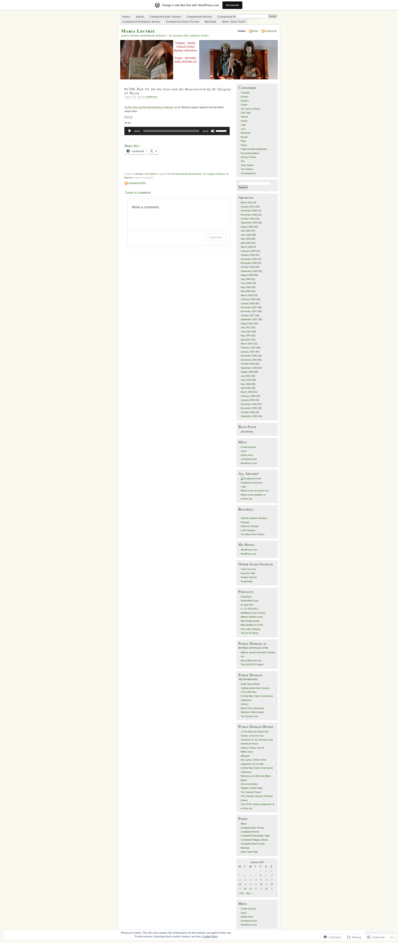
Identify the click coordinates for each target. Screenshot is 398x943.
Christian (138, 174)
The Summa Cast (249, 716)
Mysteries (246, 133)
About (140, 16)
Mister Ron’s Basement (252, 708)
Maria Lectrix (138, 31)
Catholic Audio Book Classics (255, 688)
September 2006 (249, 368)
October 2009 (248, 218)
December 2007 (249, 307)
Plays (243, 141)
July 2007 (245, 327)
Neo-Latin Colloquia (250, 629)
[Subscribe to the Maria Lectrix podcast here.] (251, 478)
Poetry (244, 145)
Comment (215, 237)
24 (272, 884)
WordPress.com (249, 463)
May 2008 (246, 287)
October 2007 (248, 315)
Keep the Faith (248, 573)
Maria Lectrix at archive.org (254, 490)
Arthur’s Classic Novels (252, 748)
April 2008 (246, 291)
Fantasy (245, 100)
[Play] (130, 131)
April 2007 (246, 339)
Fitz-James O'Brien (250, 109)
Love (243, 129)
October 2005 (248, 412)
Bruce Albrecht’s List (251, 660)
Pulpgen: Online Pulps (252, 788)
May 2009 (246, 239)
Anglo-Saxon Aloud (250, 684)
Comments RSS (137, 183)
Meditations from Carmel (253, 613)
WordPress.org (248, 554)
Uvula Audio (246, 581)
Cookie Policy (210, 936)
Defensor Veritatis (249, 526)
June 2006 (246, 380)
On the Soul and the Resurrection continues (149, 107)
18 (240, 884)
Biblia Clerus (247, 751)
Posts (255, 31)
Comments (271, 31)
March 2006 (247, 392)
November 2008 (249, 263)
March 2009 (247, 247)
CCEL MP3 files (248, 692)
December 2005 (249, 404)
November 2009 (249, 214)
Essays (244, 96)
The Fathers (150, 174)
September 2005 (249, 416)
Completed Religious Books (141, 21)
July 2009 (245, 230)
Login (243, 486)
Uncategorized (248, 173)
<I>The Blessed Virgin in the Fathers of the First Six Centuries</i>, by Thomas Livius (257, 735)
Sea (243, 161)
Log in (244, 451)
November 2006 (249, 360)
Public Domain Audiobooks (254, 149)
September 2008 (249, 271)
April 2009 (246, 243)
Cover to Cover (248, 569)
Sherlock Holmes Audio (252, 712)
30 (266, 888)
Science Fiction (248, 157)
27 (250, 888)
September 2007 (249, 319)
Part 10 (128, 117)
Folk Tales (246, 113)
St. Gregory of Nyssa (214, 174)
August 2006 (247, 372)
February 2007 (248, 347)
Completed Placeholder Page (255, 835)
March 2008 (247, 295)
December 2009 (249, 210)
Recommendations (250, 153)
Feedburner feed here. (252, 482)
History (244, 116)
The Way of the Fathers (253, 534)
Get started (232, 5)
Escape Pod (247, 605)
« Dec (241, 893)
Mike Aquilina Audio (250, 621)
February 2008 (248, 299)
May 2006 (246, 384)
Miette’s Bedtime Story (252, 617)
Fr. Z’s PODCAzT (249, 608)
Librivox (245, 704)
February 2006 (248, 396)
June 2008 (246, 283)
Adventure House (249, 743)
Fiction (244, 104)
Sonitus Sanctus (249, 577)
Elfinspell (245, 756)
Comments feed (249, 459)
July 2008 (245, 279)
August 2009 (247, 226)
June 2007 (246, 331)
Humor (244, 121)
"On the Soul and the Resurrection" (184, 174)
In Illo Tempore (248, 530)
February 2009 (248, 251)
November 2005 (249, 408)
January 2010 (248, 206)
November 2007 (249, 311)
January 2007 (248, 351)
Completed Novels (199, 16)
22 (261, 884)
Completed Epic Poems (165, 16)
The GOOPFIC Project (252, 664)
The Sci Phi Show (249, 633)
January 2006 (248, 400)
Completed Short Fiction (182, 21)
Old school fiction (249, 784)
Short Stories (247, 165)
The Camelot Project (251, 792)
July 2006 (245, 376)
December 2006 (249, 355)
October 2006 (248, 363)
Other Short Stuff (233, 21)
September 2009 (249, 222)
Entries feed (247, 455)
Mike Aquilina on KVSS (252, 625)
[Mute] (213, 131)
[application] (177, 131)
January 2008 (248, 303)
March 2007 (247, 343)
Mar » (249, 893)
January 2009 (248, 255)
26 (245, 888)
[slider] (222, 130)
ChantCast (246, 596)
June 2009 (246, 235)
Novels (244, 137)
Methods (210, 21)
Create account (248, 447)
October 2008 (248, 267)
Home (126, 16)
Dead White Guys (249, 600)
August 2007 (247, 323)
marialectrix (151, 97)
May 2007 (246, 335)
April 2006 (246, 388)
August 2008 (247, 275)
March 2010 (247, 202)
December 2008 (249, 259)
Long (243, 125)
